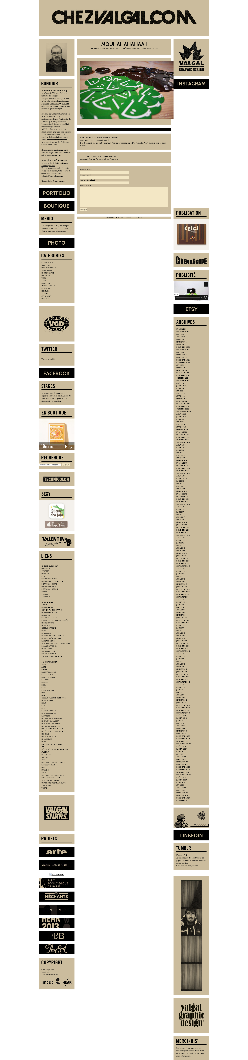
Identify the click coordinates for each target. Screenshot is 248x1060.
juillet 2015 (181, 571)
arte (43, 667)
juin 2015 (180, 574)
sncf (43, 772)
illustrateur (54, 103)
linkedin (45, 574)
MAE (43, 747)
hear (43, 630)
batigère (45, 680)
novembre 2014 (183, 592)
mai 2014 (180, 607)
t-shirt (44, 281)
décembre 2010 (183, 705)
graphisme (136, 48)
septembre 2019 (183, 442)
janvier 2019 (181, 463)
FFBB (43, 693)
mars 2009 (181, 759)
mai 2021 (179, 391)
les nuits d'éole (48, 736)
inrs (43, 708)
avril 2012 (180, 664)
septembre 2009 (183, 744)
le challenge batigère (51, 718)
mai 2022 (180, 365)
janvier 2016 (181, 556)
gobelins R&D (47, 700)
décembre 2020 (183, 404)
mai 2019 (180, 453)
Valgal (96, 48)
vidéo (43, 278)
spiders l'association (50, 778)
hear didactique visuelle (52, 636)
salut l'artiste (48, 651)
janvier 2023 (181, 357)
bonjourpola (47, 607)
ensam (44, 685)
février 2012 (181, 669)
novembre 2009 (183, 739)
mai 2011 (179, 692)
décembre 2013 (182, 620)
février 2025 (181, 342)
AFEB (43, 664)
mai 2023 (180, 352)
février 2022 (181, 368)
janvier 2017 (181, 525)
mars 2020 (181, 427)
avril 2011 (180, 695)
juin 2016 (180, 543)
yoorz (44, 788)
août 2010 (181, 715)
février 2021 (181, 398)
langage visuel (47, 124)
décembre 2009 (183, 736)
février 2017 (181, 522)
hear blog (46, 633)
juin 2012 (180, 659)
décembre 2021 (182, 373)
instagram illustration (52, 581)
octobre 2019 (182, 440)
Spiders (64, 137)
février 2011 (181, 700)
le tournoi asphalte (50, 724)
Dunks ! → (140, 218)
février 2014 (181, 615)
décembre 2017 (182, 496)
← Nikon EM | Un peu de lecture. (117, 218)
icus (43, 705)
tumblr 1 (45, 594)
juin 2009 (180, 751)
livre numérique (48, 268)
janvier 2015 (181, 587)
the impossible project (51, 656)
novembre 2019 (183, 437)
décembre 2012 (182, 643)
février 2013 (181, 638)
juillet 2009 (181, 749)
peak (43, 767)
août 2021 (180, 383)
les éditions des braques (52, 731)
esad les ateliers (49, 618)
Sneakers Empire (48, 654)
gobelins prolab (48, 628)
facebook (45, 568)
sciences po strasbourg (52, 775)
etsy (43, 576)
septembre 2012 (183, 651)
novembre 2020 (183, 406)
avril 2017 (180, 517)
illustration (47, 262)
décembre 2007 (183, 798)
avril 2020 (181, 424)
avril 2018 (180, 486)
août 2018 (181, 476)
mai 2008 (180, 785)
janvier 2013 (181, 641)
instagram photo (49, 586)
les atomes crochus (50, 726)
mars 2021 (180, 396)
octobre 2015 (182, 563)
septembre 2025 (183, 331)
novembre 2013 (182, 623)
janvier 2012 (181, 672)
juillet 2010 (181, 718)
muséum (45, 752)
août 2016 (180, 538)
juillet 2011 (181, 687)
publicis (45, 770)
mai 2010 (180, 723)
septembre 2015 (183, 566)
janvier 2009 (182, 764)
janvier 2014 (181, 617)
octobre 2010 (182, 710)
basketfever (47, 675)
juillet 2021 (181, 386)
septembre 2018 (183, 473)
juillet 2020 (181, 416)
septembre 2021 (183, 380)
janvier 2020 (181, 432)
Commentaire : (86, 185)
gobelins (45, 625)
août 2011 (180, 684)
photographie (47, 273)
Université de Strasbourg (53, 783)
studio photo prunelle (52, 780)
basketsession (48, 677)
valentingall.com (48, 165)
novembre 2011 (182, 677)
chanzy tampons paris (51, 610)
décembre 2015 (182, 558)
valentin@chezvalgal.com (51, 175)
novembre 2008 (183, 769)
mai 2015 (180, 576)
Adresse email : (86, 175)
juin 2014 (180, 605)
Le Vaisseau (46, 739)
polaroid (45, 275)
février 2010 (181, 731)
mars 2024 (181, 344)
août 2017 (180, 507)
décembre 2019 (182, 435)
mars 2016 (180, 550)
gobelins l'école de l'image (53, 698)
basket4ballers (48, 672)
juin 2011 (179, 690)
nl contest (46, 754)
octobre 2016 (182, 532)
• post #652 (146, 48)
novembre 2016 (182, 530)
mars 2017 (180, 520)
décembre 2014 (182, 589)
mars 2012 (180, 666)
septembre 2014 (183, 597)
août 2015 (180, 568)
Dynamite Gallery (49, 612)
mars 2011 (180, 697)
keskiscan (45, 288)
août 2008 (181, 777)
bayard (44, 682)
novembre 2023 (183, 347)
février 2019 (181, 460)
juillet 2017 (181, 509)
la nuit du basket (49, 713)
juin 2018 (180, 481)
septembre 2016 (183, 535)
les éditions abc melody (52, 729)
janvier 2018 (181, 494)
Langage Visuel (48, 641)
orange (45, 757)
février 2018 (181, 491)
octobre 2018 (182, 471)
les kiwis (45, 734)
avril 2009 (181, 757)
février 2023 (181, 355)
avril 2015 (180, 579)
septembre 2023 (183, 350)
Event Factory (48, 690)
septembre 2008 (183, 775)
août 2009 (181, 746)
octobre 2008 (182, 772)
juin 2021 (180, 388)
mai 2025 (180, 334)
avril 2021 (180, 393)
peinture (45, 291)
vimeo (44, 592)
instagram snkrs (49, 584)
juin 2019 (180, 450)
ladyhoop (45, 716)
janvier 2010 (181, 733)
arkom (44, 605)
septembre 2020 (183, 411)
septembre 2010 (183, 713)
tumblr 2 (45, 597)
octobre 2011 (182, 679)
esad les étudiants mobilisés (54, 620)
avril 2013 (180, 633)
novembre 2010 (183, 708)
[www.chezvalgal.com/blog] (124, 18)
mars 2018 (180, 489)
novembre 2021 (182, 375)
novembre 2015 (183, 561)
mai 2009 (180, 754)
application (46, 270)
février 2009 (182, 762)
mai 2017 (179, 514)
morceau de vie (48, 286)
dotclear (45, 615)
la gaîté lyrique (48, 711)
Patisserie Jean (48, 765)
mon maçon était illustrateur (55, 643)
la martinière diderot (51, 638)
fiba (43, 695)
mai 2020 (180, 422)
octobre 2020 (182, 409)
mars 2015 (180, 581)
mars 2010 (181, 728)
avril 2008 (181, 787)
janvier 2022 (181, 370)
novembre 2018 (183, 468)
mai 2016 (179, 545)
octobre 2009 (182, 741)
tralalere (46, 785)
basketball (46, 283)
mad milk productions (51, 744)
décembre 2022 (183, 360)
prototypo (46, 649)
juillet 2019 (181, 447)
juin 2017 (180, 512)
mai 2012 (179, 661)
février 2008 (182, 793)
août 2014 (180, 599)
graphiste (45, 103)
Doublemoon (46, 131)
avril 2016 (180, 548)
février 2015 (181, 584)
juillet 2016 (181, 540)
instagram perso (49, 579)
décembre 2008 (183, 767)
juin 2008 (180, 782)
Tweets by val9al (48, 359)
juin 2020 (180, 419)
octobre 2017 (182, 502)
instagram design (49, 589)
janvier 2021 (181, 401)
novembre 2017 (182, 499)
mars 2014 (180, 612)
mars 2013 (180, 635)
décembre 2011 (182, 674)
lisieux (44, 742)
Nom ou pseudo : (86, 169)
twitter (45, 571)
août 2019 (180, 445)
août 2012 (180, 654)
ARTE (44, 129)
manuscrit (46, 296)
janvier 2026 (181, 329)
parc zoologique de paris (53, 762)
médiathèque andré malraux (54, 749)
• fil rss (155, 48)
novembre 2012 (182, 646)
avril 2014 (180, 610)
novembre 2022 (183, 362)
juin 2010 (180, 721)
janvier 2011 (181, 702)
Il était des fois (57, 134)
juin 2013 (180, 628)
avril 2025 (180, 337)
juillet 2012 (181, 656)
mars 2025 (181, 339)
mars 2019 (180, 458)
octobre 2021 (182, 378)
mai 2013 (179, 630)
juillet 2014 (181, 602)
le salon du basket (50, 721)
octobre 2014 (182, 594)
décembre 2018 (183, 465)
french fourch (48, 623)
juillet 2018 (181, 478)
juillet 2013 (181, 625)
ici (186, 862)
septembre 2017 (183, 504)
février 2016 (181, 553)
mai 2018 (180, 483)
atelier (44, 293)
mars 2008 (181, 790)
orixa (43, 760)
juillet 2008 (181, 780)
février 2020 (182, 429)
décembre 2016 (182, 527)
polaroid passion (49, 646)
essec (44, 687)
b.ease (44, 669)
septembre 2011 (183, 682)
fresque (45, 299)
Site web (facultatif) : (88, 180)
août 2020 (181, 414)
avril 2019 (180, 455)
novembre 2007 (183, 800)
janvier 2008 (182, 795)
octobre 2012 (182, 648)
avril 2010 (180, 726)
